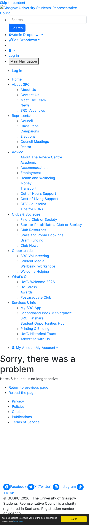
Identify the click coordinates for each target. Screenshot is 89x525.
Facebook (18, 486)
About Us (28, 89)
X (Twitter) (43, 486)
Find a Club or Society (39, 219)
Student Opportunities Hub (43, 323)
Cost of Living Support (39, 198)
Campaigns (30, 131)
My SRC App (31, 308)
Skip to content (12, 2)
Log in (14, 55)
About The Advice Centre (41, 157)
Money (26, 183)
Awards (27, 292)
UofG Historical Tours (38, 334)
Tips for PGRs (32, 209)
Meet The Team (33, 100)
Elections (28, 136)
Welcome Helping (35, 271)
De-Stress (29, 287)
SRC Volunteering (35, 256)
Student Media (32, 261)
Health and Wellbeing (38, 178)
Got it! (74, 518)
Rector (26, 147)
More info (18, 521)
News (25, 105)
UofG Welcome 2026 (38, 282)
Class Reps (29, 126)
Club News (29, 245)
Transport (29, 188)
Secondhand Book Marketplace (46, 313)
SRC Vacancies (33, 110)
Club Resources (33, 230)
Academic (29, 162)
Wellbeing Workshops (38, 266)
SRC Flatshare (32, 318)
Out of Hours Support (38, 193)
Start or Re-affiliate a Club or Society (51, 224)
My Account (35, 347)
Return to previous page (28, 387)
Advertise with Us (35, 339)
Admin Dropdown (26, 34)
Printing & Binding (35, 328)
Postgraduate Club (36, 297)
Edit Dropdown (24, 40)
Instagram (68, 486)
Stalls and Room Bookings (42, 235)
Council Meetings (35, 141)
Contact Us (30, 95)
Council (27, 121)
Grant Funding (32, 240)
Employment (31, 173)
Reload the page (22, 392)
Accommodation (34, 167)
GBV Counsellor (33, 204)
